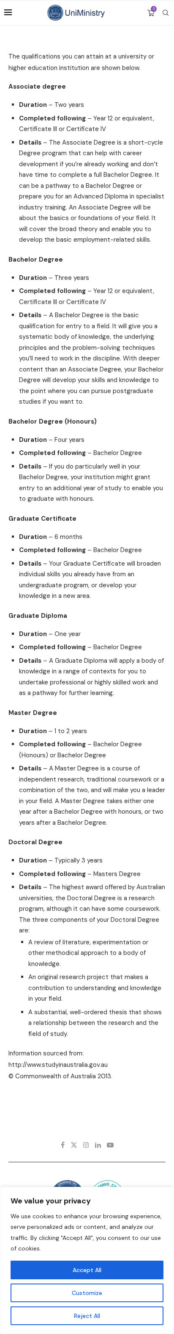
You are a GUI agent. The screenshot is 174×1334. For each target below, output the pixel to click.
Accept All (87, 1270)
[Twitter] (74, 1145)
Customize (87, 1293)
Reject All (87, 1316)
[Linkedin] (98, 1145)
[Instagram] (86, 1145)
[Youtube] (110, 1145)
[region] (87, 1260)
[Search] (165, 12)
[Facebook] (63, 1145)
